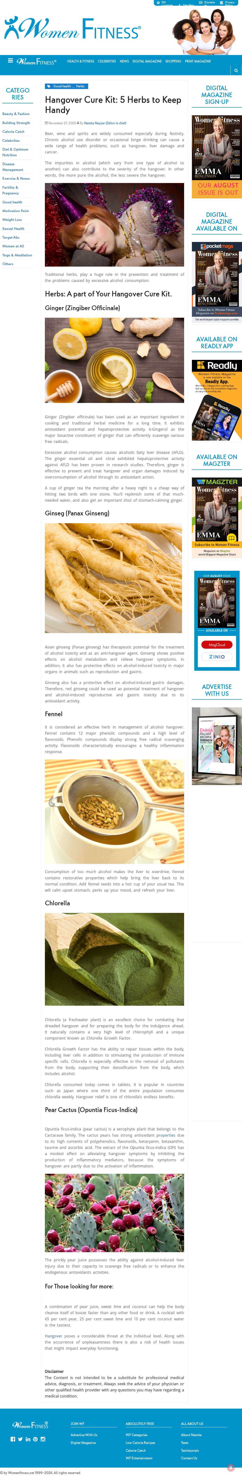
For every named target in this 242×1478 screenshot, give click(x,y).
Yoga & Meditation (17, 255)
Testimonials (190, 1450)
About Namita (191, 1435)
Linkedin (28, 1438)
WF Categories (136, 1435)
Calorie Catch (13, 131)
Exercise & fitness (16, 178)
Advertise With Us (84, 1435)
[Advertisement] (217, 869)
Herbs (80, 86)
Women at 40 (13, 246)
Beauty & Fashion (16, 113)
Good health (62, 86)
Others (7, 263)
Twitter (20, 1438)
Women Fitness (72, 27)
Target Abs (10, 237)
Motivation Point (15, 210)
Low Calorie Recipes (140, 1443)
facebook (13, 1438)
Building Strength (16, 122)
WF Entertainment (139, 1458)
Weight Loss (12, 219)
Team (184, 1443)
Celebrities (11, 140)
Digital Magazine (83, 1443)
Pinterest (35, 1438)
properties (165, 1135)
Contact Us (189, 1458)
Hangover (53, 1336)
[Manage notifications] (231, 1467)
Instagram (43, 1438)
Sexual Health (13, 228)
